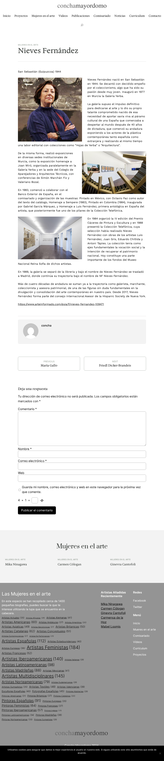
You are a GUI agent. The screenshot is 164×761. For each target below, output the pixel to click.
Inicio (136, 623)
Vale (83, 757)
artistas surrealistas (15, 687)
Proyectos (139, 654)
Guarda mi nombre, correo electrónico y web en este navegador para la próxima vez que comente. (81, 489)
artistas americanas (19, 622)
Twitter (137, 607)
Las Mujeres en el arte (26, 594)
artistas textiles (42, 686)
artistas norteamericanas (26, 682)
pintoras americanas (14, 696)
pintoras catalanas (64, 696)
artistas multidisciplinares (33, 676)
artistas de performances (41, 636)
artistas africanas (35, 618)
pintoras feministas (19, 705)
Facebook (139, 600)
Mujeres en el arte (28, 45)
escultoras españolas (16, 691)
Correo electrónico (32, 461)
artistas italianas (74, 659)
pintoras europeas (54, 701)
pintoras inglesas (53, 711)
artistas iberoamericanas (32, 658)
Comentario (27, 409)
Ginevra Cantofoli (123, 564)
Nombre (25, 449)
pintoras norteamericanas (17, 719)
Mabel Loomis (111, 626)
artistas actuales (13, 617)
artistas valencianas (71, 686)
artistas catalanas (18, 631)
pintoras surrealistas (45, 719)
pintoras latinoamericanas (18, 715)
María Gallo (49, 365)
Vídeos (137, 642)
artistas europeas (13, 648)
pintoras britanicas (39, 695)
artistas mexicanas (56, 670)
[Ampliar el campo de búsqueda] (82, 25)
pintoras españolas (21, 700)
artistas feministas (53, 647)
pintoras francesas (50, 705)
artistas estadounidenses (64, 641)
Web (21, 473)
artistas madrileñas (21, 670)
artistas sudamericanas (64, 682)
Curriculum (140, 648)
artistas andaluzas (51, 622)
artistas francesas (17, 653)
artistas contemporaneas (15, 636)
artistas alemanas (59, 617)
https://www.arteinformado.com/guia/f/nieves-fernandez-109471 (61, 304)
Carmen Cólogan (69, 564)
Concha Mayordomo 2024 (81, 745)
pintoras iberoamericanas (22, 710)
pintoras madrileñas (49, 715)
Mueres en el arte (144, 629)
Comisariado (141, 635)
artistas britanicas (70, 626)
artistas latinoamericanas (28, 664)
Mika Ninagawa (16, 564)
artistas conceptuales (54, 631)
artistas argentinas (75, 622)
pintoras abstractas (77, 691)
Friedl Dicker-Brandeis (115, 365)
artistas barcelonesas (42, 627)
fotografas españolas (48, 691)
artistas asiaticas (16, 626)
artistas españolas (24, 640)
